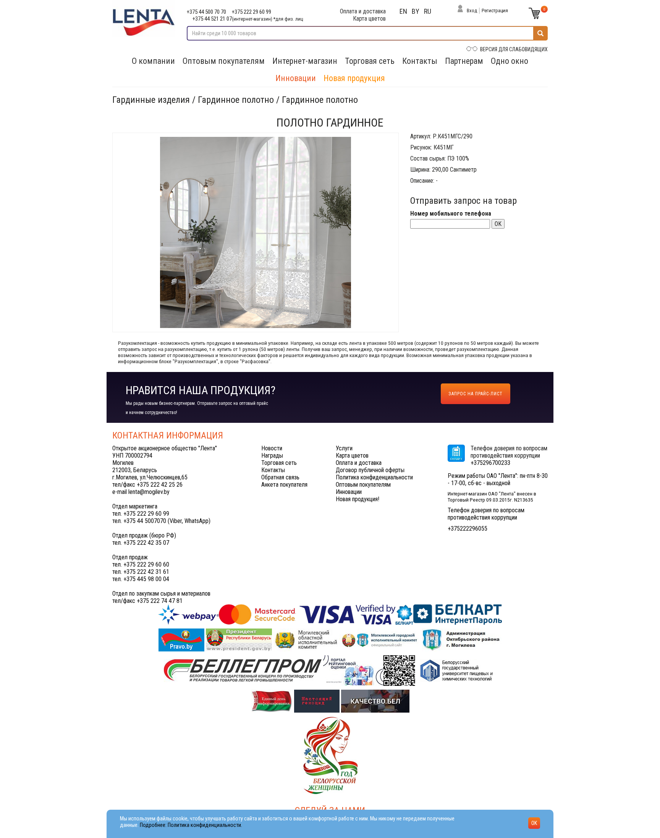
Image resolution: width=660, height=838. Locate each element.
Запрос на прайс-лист (475, 393)
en (403, 11)
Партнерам (464, 61)
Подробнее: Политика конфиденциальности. (191, 825)
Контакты (419, 61)
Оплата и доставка (363, 11)
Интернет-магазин (304, 61)
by (415, 11)
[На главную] (143, 18)
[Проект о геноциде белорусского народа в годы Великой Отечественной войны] (317, 700)
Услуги (344, 448)
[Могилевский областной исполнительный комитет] (306, 639)
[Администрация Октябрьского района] (461, 639)
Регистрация (495, 10)
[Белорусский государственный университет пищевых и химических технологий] (456, 670)
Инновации (295, 78)
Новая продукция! (357, 499)
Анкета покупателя (284, 484)
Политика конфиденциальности (374, 477)
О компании (153, 61)
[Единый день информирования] (272, 700)
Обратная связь (280, 477)
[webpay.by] (330, 614)
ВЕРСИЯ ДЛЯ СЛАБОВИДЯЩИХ (514, 49)
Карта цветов (369, 18)
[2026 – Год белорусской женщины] (330, 754)
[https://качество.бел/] (375, 700)
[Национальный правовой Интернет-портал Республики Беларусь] (182, 639)
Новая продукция (354, 78)
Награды (272, 455)
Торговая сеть (370, 61)
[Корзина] (534, 13)
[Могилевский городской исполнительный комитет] (380, 639)
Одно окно (509, 61)
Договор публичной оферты (370, 470)
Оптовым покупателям (224, 61)
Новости (271, 448)
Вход (472, 10)
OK (498, 223)
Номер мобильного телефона (450, 213)
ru (427, 11)
